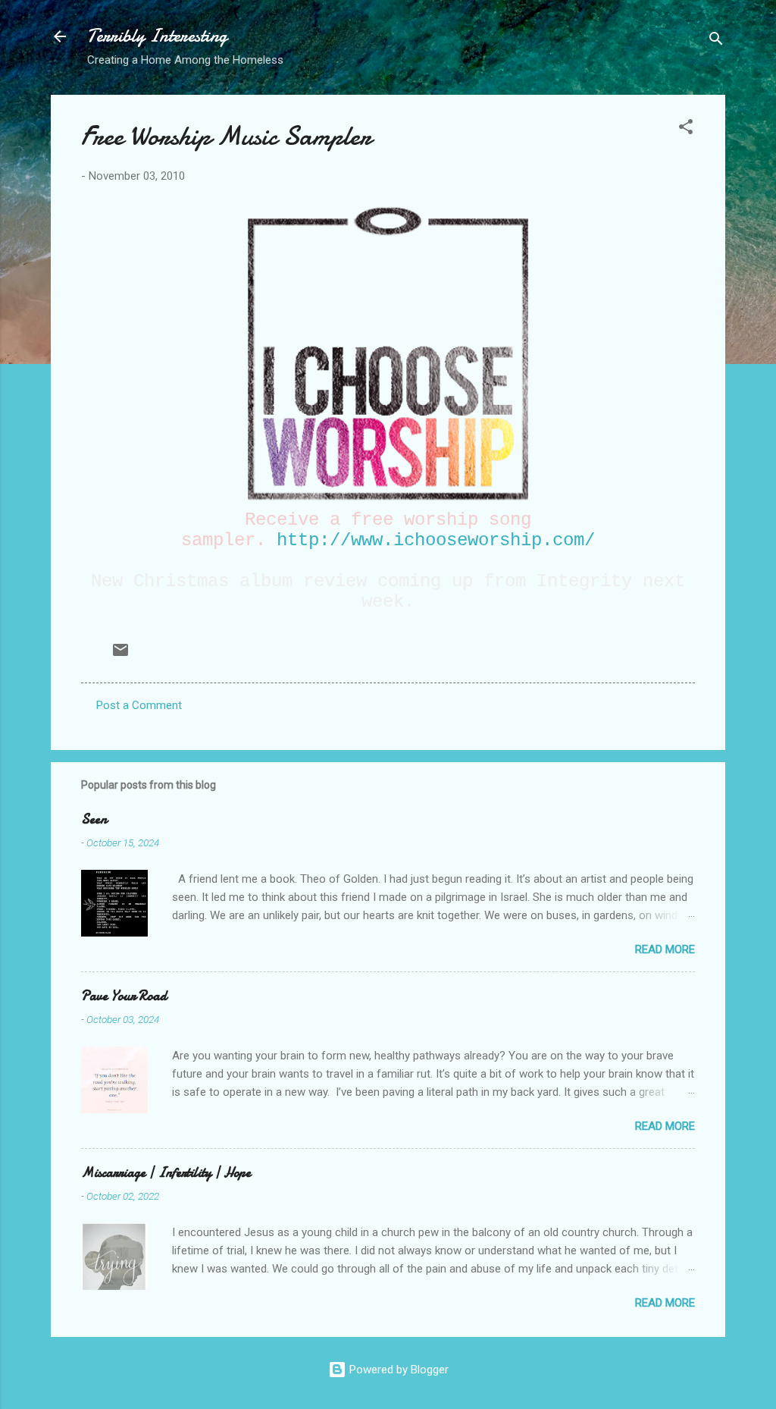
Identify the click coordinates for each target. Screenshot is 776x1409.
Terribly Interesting (157, 36)
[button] (686, 129)
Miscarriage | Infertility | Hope (166, 1172)
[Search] (716, 41)
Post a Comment (139, 705)
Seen (94, 819)
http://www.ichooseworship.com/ (436, 540)
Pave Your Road (124, 996)
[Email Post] (120, 655)
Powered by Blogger (397, 1369)
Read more (665, 949)
